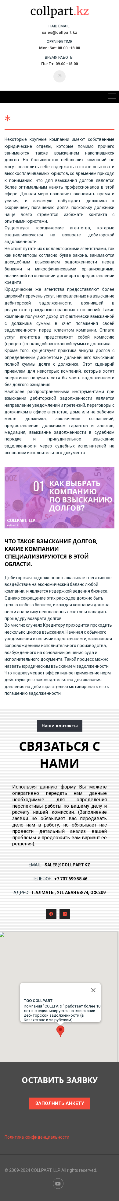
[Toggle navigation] (112, 97)
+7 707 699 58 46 (70, 878)
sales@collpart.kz (67, 864)
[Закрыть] (93, 990)
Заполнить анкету (59, 1103)
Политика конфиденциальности (37, 1137)
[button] (60, 1031)
